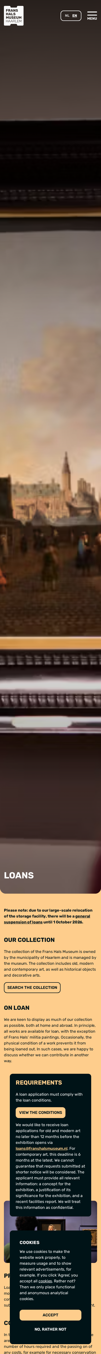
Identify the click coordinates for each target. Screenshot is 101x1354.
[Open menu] (92, 15)
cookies (45, 1281)
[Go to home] (14, 16)
